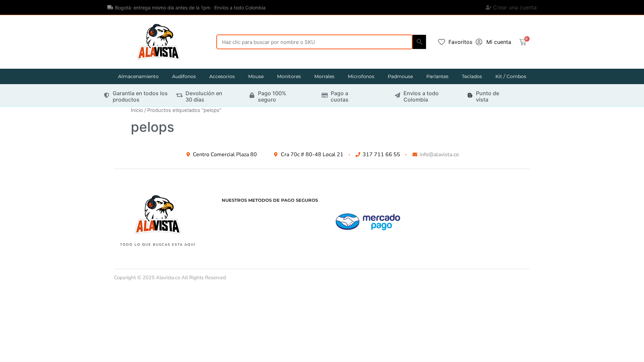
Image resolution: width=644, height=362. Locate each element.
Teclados (472, 76)
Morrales (324, 76)
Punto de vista (487, 96)
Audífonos (184, 76)
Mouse (256, 76)
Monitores (289, 76)
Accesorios (222, 76)
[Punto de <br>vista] (470, 95)
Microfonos (361, 76)
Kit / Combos (510, 76)
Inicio (137, 110)
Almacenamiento (138, 76)
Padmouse (400, 76)
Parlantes (437, 76)
